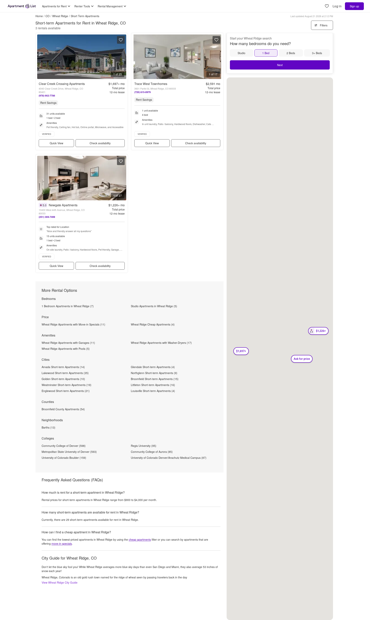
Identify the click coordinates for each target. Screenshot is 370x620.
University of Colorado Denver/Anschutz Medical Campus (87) (168, 458)
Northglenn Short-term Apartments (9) (154, 373)
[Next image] (123, 56)
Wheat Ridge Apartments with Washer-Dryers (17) (161, 343)
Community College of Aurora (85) (152, 452)
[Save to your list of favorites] (121, 40)
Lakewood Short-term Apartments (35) (65, 373)
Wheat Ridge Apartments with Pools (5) (66, 349)
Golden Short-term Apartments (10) (63, 379)
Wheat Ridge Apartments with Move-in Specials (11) (73, 324)
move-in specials (61, 543)
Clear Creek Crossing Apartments (62, 83)
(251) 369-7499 (47, 217)
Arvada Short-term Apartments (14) (63, 367)
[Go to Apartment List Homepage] (21, 6)
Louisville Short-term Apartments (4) (153, 391)
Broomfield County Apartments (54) (63, 409)
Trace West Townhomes (150, 83)
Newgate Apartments (63, 205)
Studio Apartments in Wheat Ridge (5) (154, 306)
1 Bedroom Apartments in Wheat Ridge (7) (68, 306)
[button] (241, 351)
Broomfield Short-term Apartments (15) (154, 379)
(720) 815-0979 (142, 92)
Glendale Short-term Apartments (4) (153, 367)
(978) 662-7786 (47, 95)
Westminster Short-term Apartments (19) (66, 385)
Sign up (354, 6)
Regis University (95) (143, 446)
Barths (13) (48, 427)
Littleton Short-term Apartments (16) (153, 385)
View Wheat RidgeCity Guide (59, 582)
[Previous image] (40, 56)
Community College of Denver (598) (64, 446)
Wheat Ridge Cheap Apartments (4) (153, 324)
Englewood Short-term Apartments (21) (66, 391)
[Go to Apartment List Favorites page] (327, 6)
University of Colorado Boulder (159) (64, 458)
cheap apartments (140, 539)
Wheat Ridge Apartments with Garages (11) (68, 343)
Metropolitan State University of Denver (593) (69, 452)
